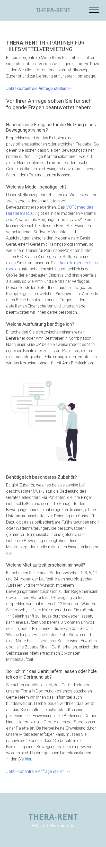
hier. (28, 759)
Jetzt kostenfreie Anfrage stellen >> (38, 771)
